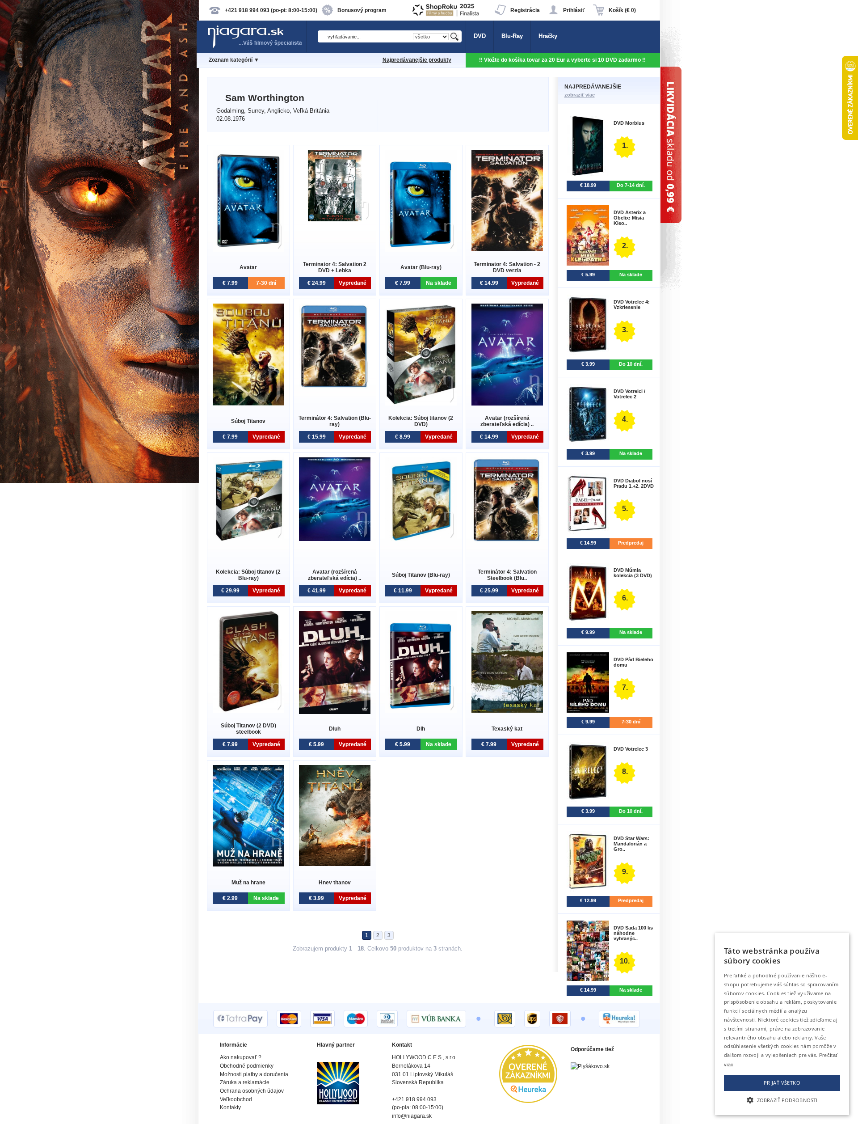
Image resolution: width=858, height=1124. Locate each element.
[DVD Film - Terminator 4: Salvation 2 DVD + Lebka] (334, 219)
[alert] (782, 1024)
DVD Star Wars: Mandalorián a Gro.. (631, 844)
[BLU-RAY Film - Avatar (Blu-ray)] (421, 249)
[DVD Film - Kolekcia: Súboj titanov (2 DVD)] (421, 403)
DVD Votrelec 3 (631, 749)
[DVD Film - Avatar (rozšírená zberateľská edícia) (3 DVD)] (507, 403)
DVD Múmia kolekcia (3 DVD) (633, 572)
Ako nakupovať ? (240, 1057)
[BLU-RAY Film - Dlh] (421, 711)
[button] (782, 1099)
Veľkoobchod (236, 1099)
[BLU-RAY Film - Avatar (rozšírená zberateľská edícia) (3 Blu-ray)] (334, 539)
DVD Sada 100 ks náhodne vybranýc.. (633, 933)
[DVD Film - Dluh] (334, 712)
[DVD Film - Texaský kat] (507, 710)
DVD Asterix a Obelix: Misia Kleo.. (630, 218)
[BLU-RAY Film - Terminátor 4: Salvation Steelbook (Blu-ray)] (507, 540)
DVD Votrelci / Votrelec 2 (629, 394)
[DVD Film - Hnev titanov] (334, 864)
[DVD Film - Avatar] (248, 249)
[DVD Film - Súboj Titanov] (248, 403)
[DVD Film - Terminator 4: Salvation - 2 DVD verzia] (507, 249)
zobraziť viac (579, 94)
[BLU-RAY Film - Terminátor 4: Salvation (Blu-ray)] (334, 387)
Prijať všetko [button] (782, 1082)
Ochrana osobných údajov (252, 1091)
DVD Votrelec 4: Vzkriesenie (632, 304)
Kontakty (230, 1107)
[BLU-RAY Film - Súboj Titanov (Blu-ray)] (421, 539)
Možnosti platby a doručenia (254, 1074)
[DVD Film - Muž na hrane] (248, 864)
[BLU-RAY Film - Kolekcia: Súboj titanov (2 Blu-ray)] (248, 539)
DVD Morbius (629, 123)
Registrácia (525, 10)
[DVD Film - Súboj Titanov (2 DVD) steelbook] (248, 711)
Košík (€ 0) (622, 10)
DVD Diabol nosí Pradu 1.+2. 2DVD (634, 483)
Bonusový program (362, 10)
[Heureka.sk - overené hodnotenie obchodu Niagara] (528, 1101)
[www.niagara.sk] (256, 47)
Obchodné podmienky (246, 1066)
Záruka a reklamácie (244, 1082)
